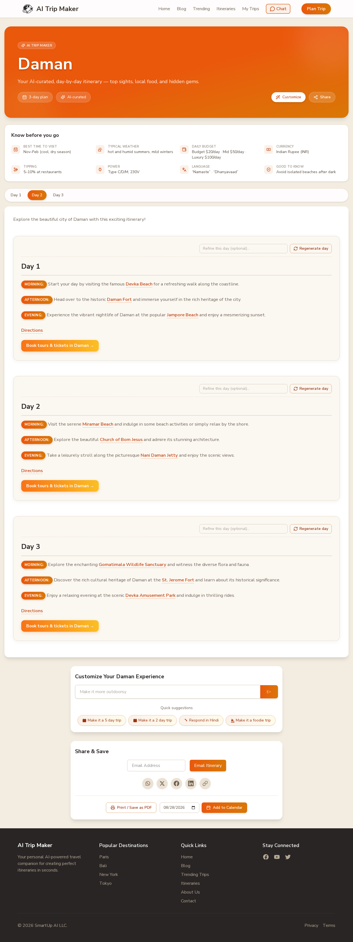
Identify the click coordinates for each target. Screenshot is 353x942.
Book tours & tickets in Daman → (60, 345)
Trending (201, 9)
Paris (104, 857)
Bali (103, 866)
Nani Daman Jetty (159, 455)
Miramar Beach (97, 424)
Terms (329, 925)
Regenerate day (313, 248)
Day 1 (16, 195)
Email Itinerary (208, 766)
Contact (188, 901)
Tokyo (105, 883)
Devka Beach (139, 284)
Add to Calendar (227, 807)
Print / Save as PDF (134, 807)
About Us (190, 892)
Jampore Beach (182, 315)
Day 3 (58, 195)
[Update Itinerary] (269, 691)
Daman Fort (119, 299)
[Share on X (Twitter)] (162, 783)
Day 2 (37, 195)
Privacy (311, 925)
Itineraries (226, 9)
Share (325, 97)
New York (108, 875)
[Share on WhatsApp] (147, 783)
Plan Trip (316, 9)
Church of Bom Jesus (121, 439)
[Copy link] (205, 783)
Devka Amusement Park (150, 595)
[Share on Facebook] (176, 783)
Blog (181, 9)
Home (164, 9)
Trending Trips (195, 875)
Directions (32, 330)
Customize (291, 97)
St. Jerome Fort (178, 580)
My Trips (250, 9)
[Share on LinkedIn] (190, 783)
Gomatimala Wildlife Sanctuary (132, 564)
